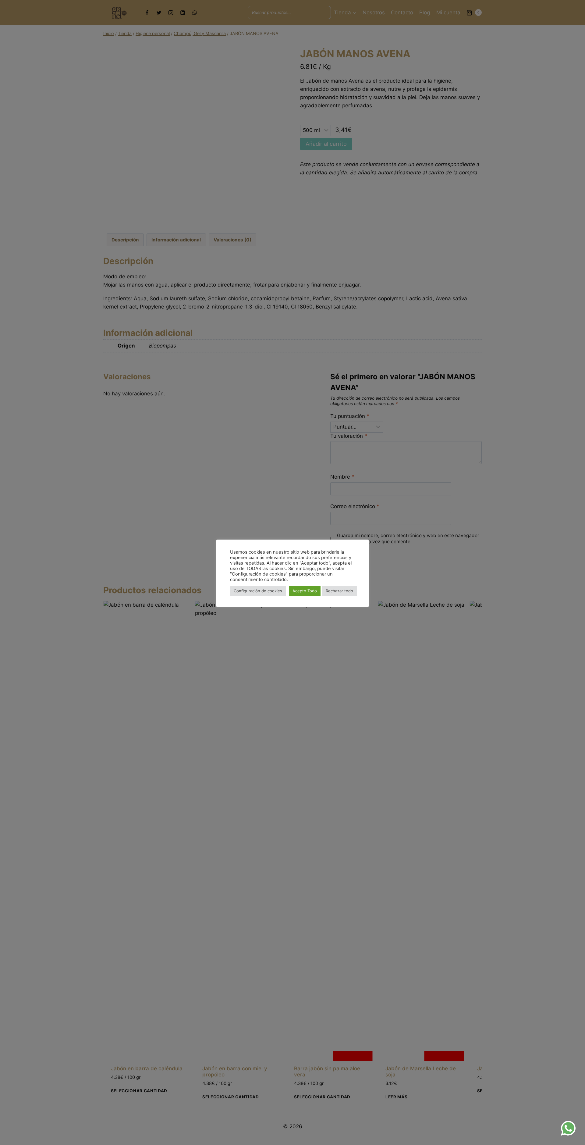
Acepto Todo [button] (304, 590)
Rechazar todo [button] (339, 590)
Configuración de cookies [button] (258, 590)
